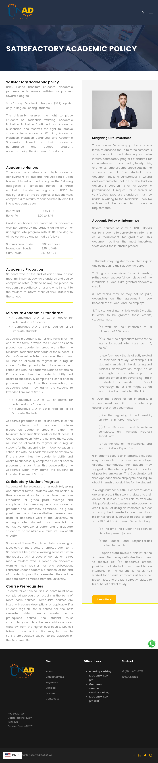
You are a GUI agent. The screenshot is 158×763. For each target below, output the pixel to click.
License (50, 693)
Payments (52, 682)
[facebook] (134, 755)
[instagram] (150, 755)
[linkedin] (139, 755)
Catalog (51, 688)
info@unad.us (130, 677)
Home (49, 671)
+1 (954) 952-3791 (132, 671)
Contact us (52, 698)
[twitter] (144, 755)
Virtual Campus (55, 677)
